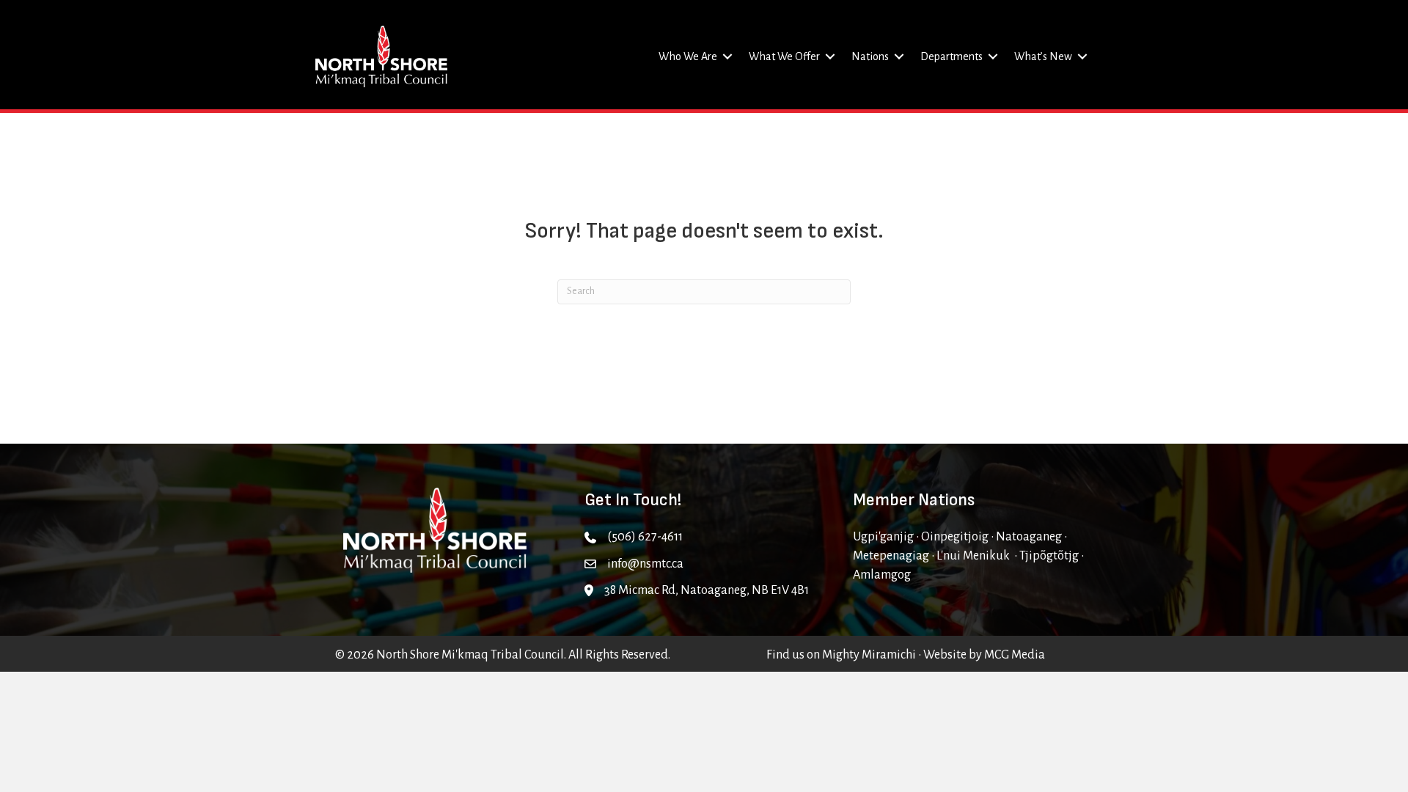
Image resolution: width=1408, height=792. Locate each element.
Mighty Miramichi (869, 654)
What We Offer (784, 56)
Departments (951, 56)
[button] (727, 56)
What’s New (1043, 56)
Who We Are (688, 56)
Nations (870, 56)
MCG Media (1014, 654)
